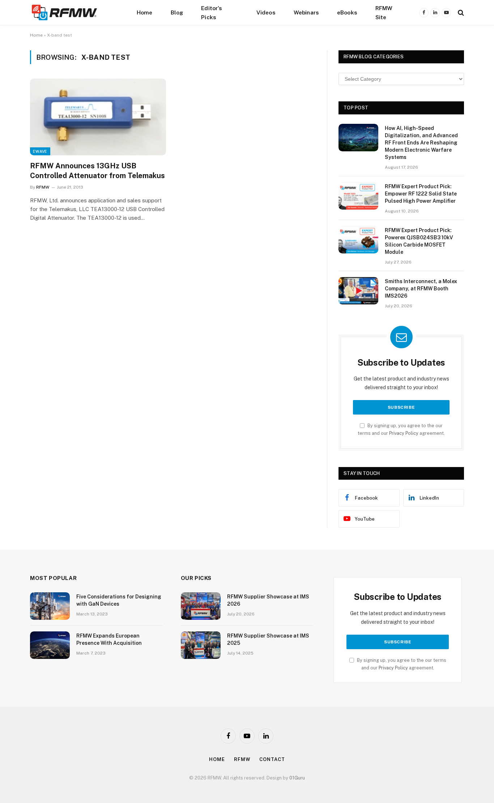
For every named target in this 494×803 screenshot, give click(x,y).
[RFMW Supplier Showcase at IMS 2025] (201, 645)
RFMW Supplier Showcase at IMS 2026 (268, 600)
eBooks (347, 12)
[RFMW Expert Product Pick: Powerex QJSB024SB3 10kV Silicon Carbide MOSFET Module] (358, 239)
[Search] (460, 12)
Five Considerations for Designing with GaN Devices (118, 600)
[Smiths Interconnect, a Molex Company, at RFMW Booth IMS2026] (358, 290)
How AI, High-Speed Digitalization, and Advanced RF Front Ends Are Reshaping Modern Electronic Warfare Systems (421, 142)
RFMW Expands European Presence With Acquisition (109, 639)
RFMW (42, 187)
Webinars (306, 12)
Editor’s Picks (211, 12)
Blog (177, 12)
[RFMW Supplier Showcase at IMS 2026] (201, 606)
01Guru (297, 778)
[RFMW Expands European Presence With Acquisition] (50, 645)
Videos (266, 12)
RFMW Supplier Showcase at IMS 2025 (268, 639)
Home (145, 12)
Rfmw (242, 759)
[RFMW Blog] (75, 12)
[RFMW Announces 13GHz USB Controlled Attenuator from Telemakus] (98, 117)
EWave (40, 151)
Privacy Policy (403, 433)
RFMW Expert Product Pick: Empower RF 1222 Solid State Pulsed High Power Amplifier (421, 194)
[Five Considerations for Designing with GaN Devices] (50, 606)
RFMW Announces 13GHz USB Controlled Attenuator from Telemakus (97, 170)
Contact (272, 759)
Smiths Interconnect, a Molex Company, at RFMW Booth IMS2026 (421, 288)
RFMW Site (384, 12)
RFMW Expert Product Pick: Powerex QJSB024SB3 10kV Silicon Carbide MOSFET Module (419, 241)
